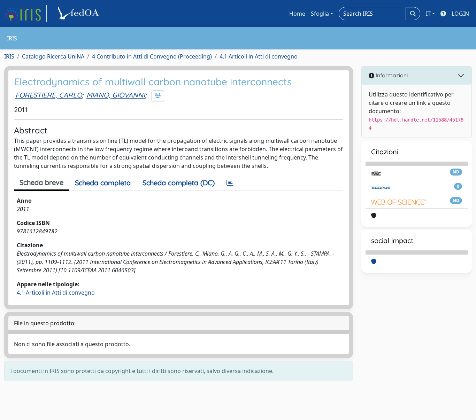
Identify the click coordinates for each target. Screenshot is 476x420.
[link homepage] (25, 13)
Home (297, 13)
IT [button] (428, 13)
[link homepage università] (79, 13)
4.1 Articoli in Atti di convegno (259, 56)
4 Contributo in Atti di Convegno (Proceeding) (152, 56)
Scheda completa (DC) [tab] (179, 182)
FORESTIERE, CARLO (48, 95)
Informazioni (391, 75)
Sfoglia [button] (320, 13)
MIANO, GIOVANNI (115, 95)
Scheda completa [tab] (103, 182)
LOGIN (460, 13)
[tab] (230, 183)
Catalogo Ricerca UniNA (53, 56)
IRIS (9, 56)
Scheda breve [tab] (41, 182)
